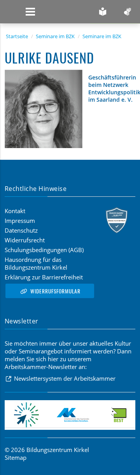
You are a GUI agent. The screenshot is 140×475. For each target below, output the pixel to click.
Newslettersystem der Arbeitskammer (65, 378)
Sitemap (15, 457)
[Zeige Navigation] (30, 11)
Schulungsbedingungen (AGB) (44, 250)
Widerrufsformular (55, 291)
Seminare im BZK (55, 36)
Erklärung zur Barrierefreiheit (44, 277)
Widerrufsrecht (25, 240)
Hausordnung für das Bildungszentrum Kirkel (36, 263)
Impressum (20, 220)
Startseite (17, 36)
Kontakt (15, 211)
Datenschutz (21, 230)
